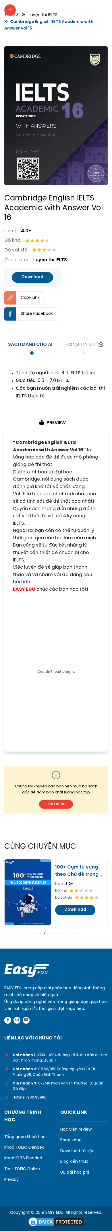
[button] (35, 933)
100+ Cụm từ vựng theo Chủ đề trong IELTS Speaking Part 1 (78, 871)
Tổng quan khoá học (25, 1137)
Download (32, 277)
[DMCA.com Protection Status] (56, 1221)
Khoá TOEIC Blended (24, 1148)
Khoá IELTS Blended (23, 1158)
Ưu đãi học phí (74, 1172)
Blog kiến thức (74, 1162)
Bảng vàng (71, 1140)
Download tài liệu (77, 1151)
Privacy (11, 1180)
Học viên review (76, 1129)
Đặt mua (56, 804)
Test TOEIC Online (22, 1169)
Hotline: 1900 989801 (30, 1097)
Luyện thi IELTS (43, 15)
